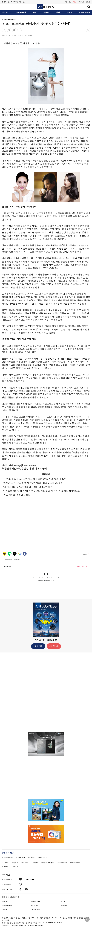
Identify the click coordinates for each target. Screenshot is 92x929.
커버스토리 (21, 12)
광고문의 (24, 862)
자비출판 (68, 2)
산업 (58, 12)
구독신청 (38, 646)
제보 (74, 2)
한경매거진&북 (7, 2)
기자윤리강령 (62, 862)
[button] (88, 2)
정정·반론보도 (75, 862)
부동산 (46, 12)
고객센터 (5, 866)
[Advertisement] (46, 692)
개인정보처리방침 (47, 862)
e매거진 (81, 2)
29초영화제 (35, 909)
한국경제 (5, 902)
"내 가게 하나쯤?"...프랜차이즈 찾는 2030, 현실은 (27, 487)
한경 (7, 857)
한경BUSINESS (10, 19)
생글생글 (64, 905)
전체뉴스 (5, 12)
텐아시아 (34, 905)
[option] (46, 744)
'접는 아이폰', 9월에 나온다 (16, 495)
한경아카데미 (7, 905)
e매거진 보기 (54, 646)
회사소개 (5, 862)
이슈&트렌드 (84, 12)
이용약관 (34, 862)
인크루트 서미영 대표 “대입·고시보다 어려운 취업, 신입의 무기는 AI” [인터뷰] (41, 491)
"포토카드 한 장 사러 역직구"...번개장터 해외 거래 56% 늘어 (33, 483)
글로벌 (69, 12)
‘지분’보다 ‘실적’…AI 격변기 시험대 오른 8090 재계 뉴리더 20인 (34, 478)
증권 (35, 12)
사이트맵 (15, 866)
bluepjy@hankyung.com (25, 465)
